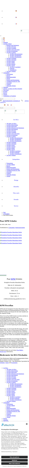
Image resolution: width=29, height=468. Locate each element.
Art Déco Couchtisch (15, 67)
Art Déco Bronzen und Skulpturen (15, 128)
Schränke (2, 362)
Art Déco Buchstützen (12, 129)
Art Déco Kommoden (12, 51)
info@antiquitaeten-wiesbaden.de (11, 101)
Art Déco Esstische (14, 152)
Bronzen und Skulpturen (12, 45)
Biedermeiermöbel (11, 77)
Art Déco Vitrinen (11, 71)
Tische (7, 362)
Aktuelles (5, 87)
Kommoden (14, 362)
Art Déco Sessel (10, 61)
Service (5, 93)
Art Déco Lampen (11, 52)
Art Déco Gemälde (11, 48)
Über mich (6, 90)
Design (8, 78)
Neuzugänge (9, 74)
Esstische (12, 68)
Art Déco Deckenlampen (16, 54)
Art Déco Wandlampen (15, 57)
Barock (8, 75)
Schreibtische (13, 70)
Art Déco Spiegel (10, 64)
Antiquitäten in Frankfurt (9, 96)
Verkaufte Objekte (11, 85)
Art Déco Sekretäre (11, 59)
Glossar (5, 94)
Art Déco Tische (10, 65)
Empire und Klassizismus (12, 80)
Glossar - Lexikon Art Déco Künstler (12, 88)
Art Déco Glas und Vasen (12, 49)
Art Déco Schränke (11, 58)
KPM (13, 279)
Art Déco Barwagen (11, 126)
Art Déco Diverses (11, 46)
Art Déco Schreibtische (16, 154)
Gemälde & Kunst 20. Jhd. (13, 81)
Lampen (8, 84)
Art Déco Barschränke (12, 125)
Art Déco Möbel (7, 44)
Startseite (5, 42)
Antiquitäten (6, 72)
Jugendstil (9, 83)
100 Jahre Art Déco (11, 123)
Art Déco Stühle (10, 62)
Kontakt (5, 91)
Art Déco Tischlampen (15, 55)
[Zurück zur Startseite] (25, 31)
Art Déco (16, 119)
